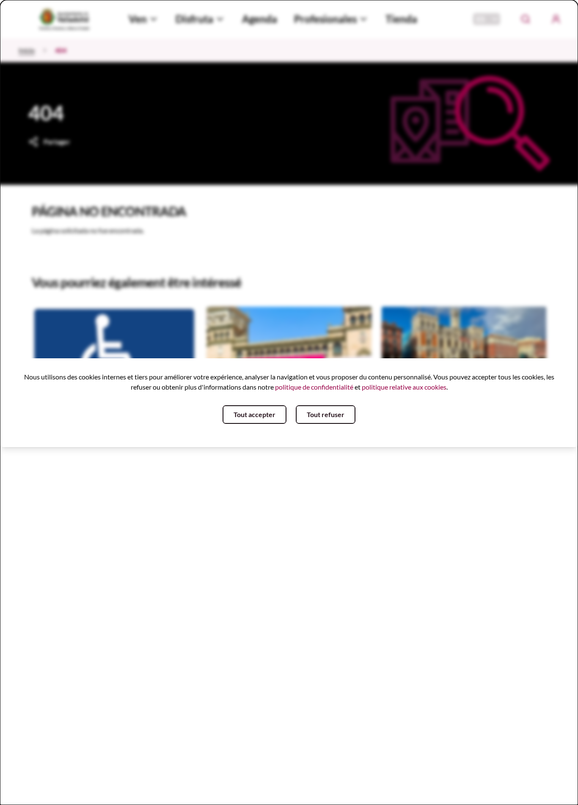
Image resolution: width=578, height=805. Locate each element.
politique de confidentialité (314, 387)
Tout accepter (254, 414)
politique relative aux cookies (404, 387)
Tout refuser (325, 414)
